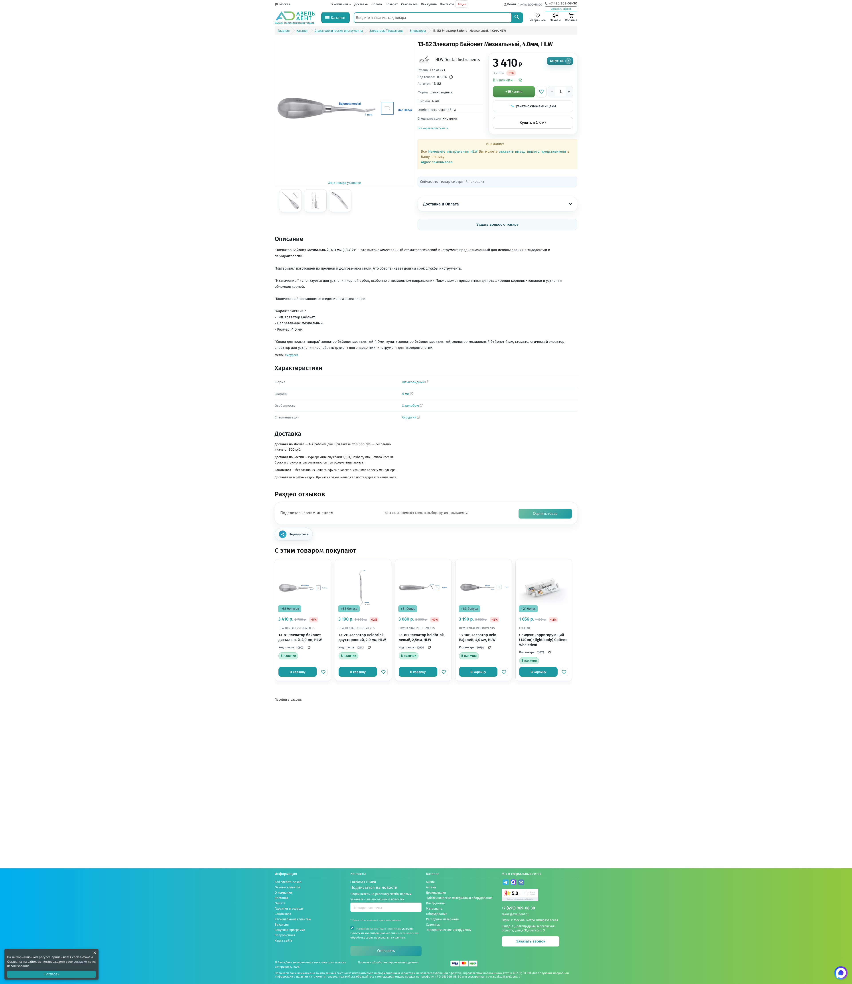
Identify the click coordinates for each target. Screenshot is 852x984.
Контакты (447, 4)
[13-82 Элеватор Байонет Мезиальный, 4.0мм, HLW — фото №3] (315, 200)
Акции (462, 4)
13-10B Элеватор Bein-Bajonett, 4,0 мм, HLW (478, 637)
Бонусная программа (290, 930)
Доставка (361, 4)
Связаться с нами (363, 882)
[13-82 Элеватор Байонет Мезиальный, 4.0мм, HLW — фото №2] (290, 200)
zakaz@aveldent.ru (515, 914)
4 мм (405, 394)
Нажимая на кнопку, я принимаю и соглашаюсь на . (384, 933)
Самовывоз (409, 4)
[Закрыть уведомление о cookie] (95, 953)
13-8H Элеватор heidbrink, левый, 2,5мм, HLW (422, 637)
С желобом (410, 406)
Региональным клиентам (293, 919)
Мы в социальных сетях (521, 874)
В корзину (298, 672)
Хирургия (409, 417)
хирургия (291, 355)
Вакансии (282, 925)
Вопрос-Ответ (285, 935)
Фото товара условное (344, 183)
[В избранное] (541, 91)
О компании (339, 4)
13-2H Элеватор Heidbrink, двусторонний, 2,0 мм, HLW (362, 637)
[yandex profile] (539, 895)
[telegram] (505, 882)
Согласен (51, 974)
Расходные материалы (442, 919)
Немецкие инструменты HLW (452, 151)
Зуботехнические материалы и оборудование (459, 898)
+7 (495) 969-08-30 (518, 908)
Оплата (376, 4)
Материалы (434, 909)
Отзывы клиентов (287, 887)
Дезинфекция (436, 893)
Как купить (429, 4)
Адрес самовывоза (436, 162)
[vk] (521, 882)
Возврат (392, 4)
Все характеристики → (433, 128)
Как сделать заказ (288, 882)
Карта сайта (283, 941)
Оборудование (436, 914)
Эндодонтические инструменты (448, 930)
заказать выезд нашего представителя (532, 151)
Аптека (431, 887)
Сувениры (433, 925)
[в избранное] (323, 672)
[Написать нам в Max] (841, 973)
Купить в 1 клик (533, 122)
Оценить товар (545, 513)
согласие (80, 962)
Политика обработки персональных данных (388, 962)
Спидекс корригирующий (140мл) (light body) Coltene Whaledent (543, 640)
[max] (513, 882)
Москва (284, 4)
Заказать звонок (561, 8)
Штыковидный (413, 382)
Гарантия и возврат (289, 909)
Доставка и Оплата (441, 204)
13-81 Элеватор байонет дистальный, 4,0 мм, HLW (300, 637)
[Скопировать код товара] (451, 77)
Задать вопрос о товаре (497, 224)
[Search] (517, 18)
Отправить (386, 951)
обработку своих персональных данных (377, 937)
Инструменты (435, 903)
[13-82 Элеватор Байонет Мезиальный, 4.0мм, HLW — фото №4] (340, 200)
